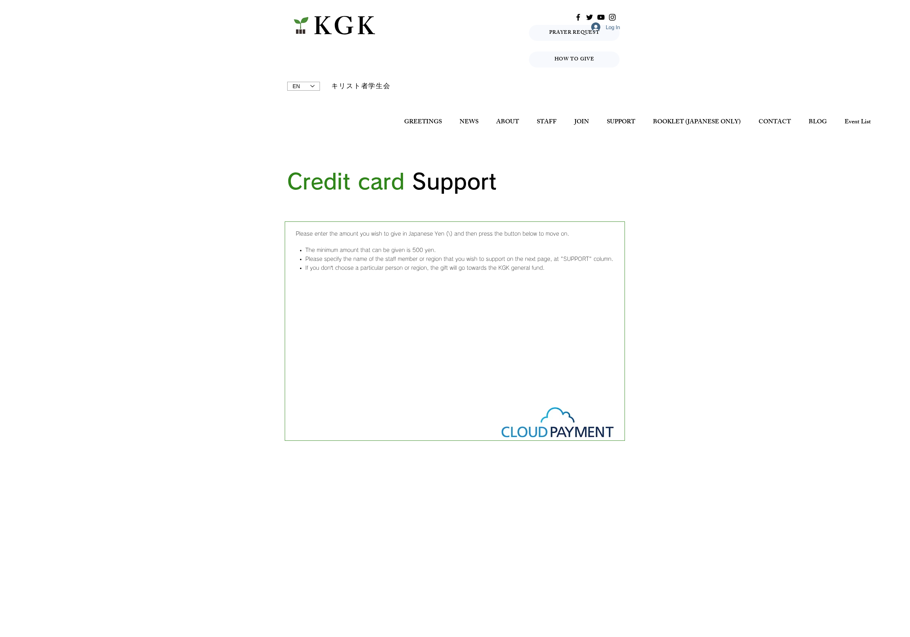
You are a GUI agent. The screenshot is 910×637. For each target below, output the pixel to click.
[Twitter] (589, 17)
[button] (507, 122)
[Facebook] (578, 17)
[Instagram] (612, 17)
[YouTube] (600, 17)
